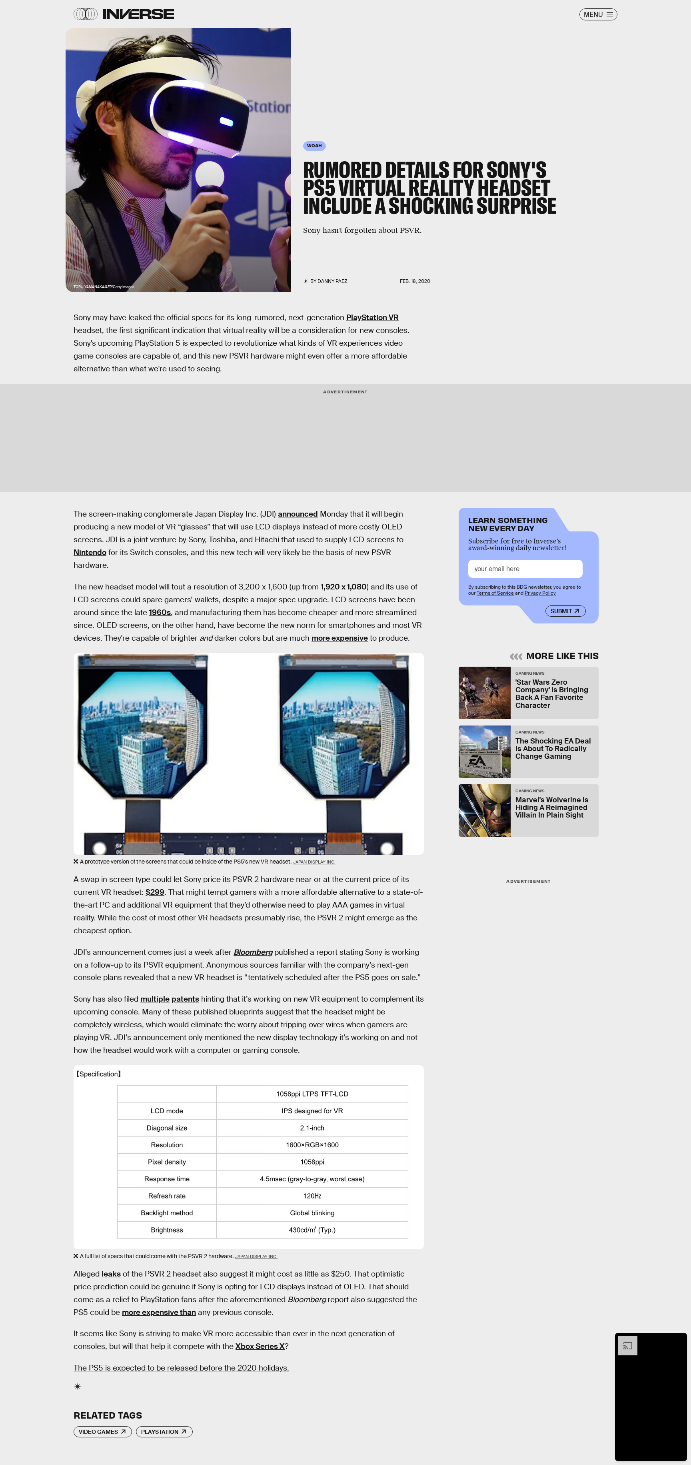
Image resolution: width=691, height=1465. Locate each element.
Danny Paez (332, 281)
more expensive (340, 638)
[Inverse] (139, 14)
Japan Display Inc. (314, 862)
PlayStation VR (372, 318)
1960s (160, 612)
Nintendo (90, 552)
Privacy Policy (540, 593)
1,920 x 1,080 (344, 587)
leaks (111, 1274)
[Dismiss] (678, 1340)
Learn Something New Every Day (508, 523)
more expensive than (159, 1312)
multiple (155, 999)
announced (298, 514)
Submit (561, 611)
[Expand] (623, 1340)
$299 (155, 892)
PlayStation (159, 1431)
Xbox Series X (260, 1346)
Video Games (98, 1431)
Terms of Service (495, 593)
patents (185, 999)
